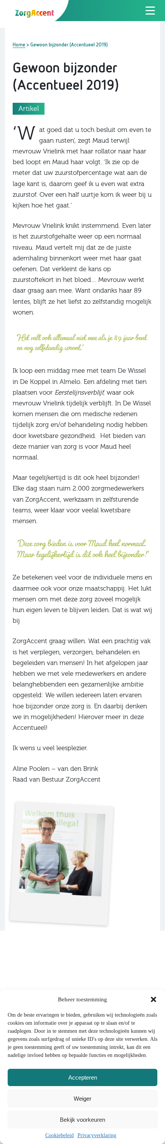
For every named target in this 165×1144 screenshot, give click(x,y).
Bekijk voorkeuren (82, 1119)
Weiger (82, 1098)
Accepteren (82, 1077)
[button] (153, 999)
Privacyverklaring (97, 1135)
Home (19, 44)
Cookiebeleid (59, 1135)
